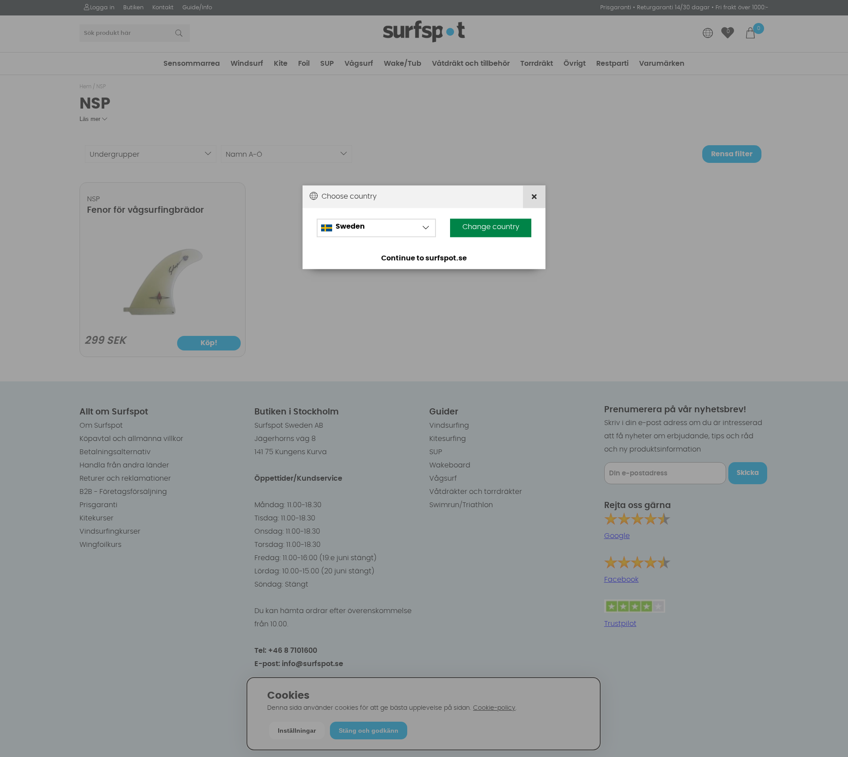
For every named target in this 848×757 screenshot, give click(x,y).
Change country (490, 226)
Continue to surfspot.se (424, 258)
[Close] (534, 196)
